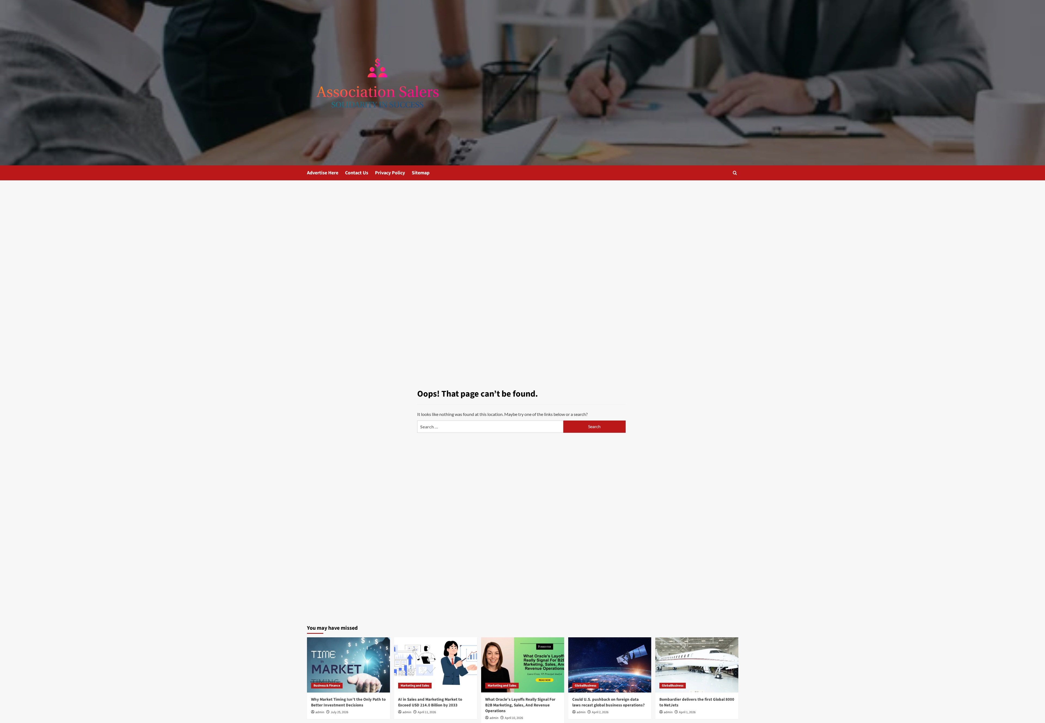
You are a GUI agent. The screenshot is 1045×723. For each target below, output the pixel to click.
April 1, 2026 (687, 712)
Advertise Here (322, 172)
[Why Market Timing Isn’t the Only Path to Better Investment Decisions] (348, 665)
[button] (735, 173)
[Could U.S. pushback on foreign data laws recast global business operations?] (609, 665)
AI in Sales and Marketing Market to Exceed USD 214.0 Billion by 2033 (430, 702)
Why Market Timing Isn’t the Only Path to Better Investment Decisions (348, 702)
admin (319, 712)
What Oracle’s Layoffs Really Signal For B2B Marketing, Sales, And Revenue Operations (520, 705)
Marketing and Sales (415, 685)
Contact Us (356, 172)
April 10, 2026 (514, 718)
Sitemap (420, 172)
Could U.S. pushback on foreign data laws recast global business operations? (608, 702)
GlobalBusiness (585, 685)
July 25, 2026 (339, 712)
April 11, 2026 (427, 712)
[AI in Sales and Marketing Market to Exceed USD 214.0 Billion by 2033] (435, 665)
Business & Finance (327, 685)
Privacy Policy (390, 172)
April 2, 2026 (600, 712)
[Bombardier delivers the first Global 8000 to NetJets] (696, 665)
